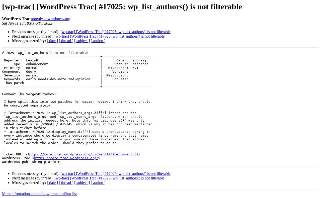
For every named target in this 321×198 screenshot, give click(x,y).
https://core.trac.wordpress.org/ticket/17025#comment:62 (83, 154)
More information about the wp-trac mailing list (39, 193)
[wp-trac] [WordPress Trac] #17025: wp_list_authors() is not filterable (115, 32)
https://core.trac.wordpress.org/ (66, 158)
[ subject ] (82, 41)
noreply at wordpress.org (50, 19)
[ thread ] (66, 41)
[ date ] (52, 41)
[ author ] (98, 41)
